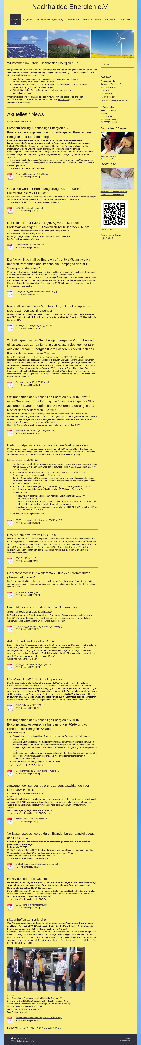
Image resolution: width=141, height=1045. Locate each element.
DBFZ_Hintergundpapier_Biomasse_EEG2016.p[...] (39, 520)
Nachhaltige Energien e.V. (70, 6)
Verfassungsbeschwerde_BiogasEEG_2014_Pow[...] (39, 1017)
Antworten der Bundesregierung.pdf (31, 819)
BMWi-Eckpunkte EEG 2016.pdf (30, 705)
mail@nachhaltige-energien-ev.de (114, 100)
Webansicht (125, 1041)
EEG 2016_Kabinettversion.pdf (29, 208)
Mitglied (26, 102)
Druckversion (19, 1038)
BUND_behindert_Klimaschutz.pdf (31, 905)
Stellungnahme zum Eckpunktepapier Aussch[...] (37, 771)
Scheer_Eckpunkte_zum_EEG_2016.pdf (34, 325)
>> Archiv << (52, 1028)
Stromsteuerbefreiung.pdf (27, 592)
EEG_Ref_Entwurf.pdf (26, 558)
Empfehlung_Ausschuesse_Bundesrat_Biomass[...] (39, 626)
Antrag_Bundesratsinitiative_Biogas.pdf (33, 664)
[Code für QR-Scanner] (114, 214)
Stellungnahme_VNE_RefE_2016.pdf (32, 382)
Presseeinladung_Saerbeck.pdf (30, 244)
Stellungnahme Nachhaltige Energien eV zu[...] (36, 430)
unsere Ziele (63, 99)
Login (127, 1038)
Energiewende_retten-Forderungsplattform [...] (36, 291)
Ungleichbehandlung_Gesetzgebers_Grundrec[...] (38, 864)
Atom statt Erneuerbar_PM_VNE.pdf (32, 174)
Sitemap (29, 1038)
